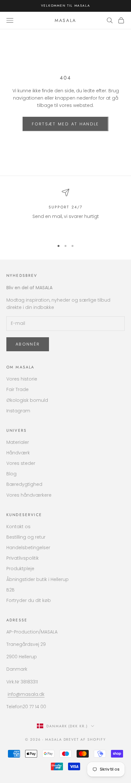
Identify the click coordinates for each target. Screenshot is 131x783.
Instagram (18, 411)
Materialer (17, 442)
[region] (65, 212)
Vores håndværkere (29, 495)
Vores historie (21, 379)
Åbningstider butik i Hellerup (37, 579)
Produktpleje (20, 568)
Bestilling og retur (25, 537)
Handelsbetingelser (28, 547)
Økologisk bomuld (27, 400)
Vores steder (20, 463)
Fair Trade (17, 389)
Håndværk (18, 453)
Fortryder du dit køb (28, 600)
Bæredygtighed (24, 484)
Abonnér (28, 344)
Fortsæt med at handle (65, 124)
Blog (11, 474)
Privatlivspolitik (22, 558)
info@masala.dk (26, 694)
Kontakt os (18, 526)
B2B (10, 590)
